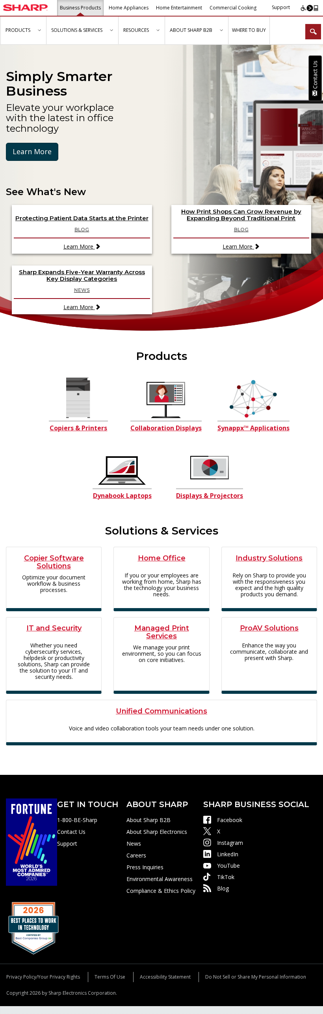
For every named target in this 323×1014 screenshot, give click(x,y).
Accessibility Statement (165, 976)
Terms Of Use (110, 976)
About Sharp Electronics (156, 831)
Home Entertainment (179, 7)
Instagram (230, 842)
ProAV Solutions (269, 628)
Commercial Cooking (233, 7)
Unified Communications (161, 711)
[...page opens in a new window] (31, 841)
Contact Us (71, 831)
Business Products (80, 7)
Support (281, 7)
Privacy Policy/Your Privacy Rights (43, 976)
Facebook (229, 820)
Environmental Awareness (159, 879)
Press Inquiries (144, 867)
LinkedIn (227, 854)
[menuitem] (23, 30)
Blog (223, 888)
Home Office (162, 558)
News (133, 843)
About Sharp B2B (148, 820)
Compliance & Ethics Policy (160, 890)
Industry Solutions (269, 558)
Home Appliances (129, 7)
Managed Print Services (161, 632)
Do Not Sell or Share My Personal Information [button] (255, 976)
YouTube (228, 865)
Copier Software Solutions (54, 562)
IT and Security (54, 628)
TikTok (225, 877)
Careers (136, 855)
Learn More (32, 151)
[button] (39, 30)
